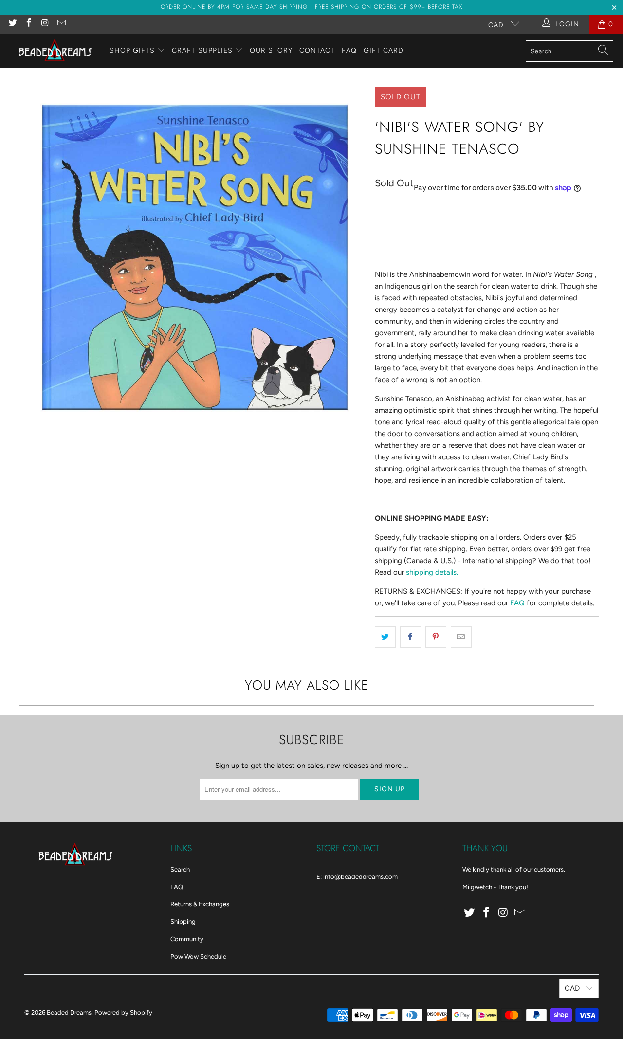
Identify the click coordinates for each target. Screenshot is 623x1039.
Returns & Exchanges (199, 904)
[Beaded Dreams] (55, 51)
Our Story (271, 50)
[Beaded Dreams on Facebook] (29, 24)
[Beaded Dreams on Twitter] (12, 24)
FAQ (349, 50)
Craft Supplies (202, 50)
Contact (317, 50)
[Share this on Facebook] (410, 637)
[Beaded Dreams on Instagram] (45, 24)
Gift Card (383, 50)
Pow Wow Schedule (198, 956)
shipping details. (432, 572)
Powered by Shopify (123, 1012)
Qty (380, 208)
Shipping (183, 921)
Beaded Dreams (69, 1012)
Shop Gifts (132, 50)
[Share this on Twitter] (385, 637)
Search (180, 869)
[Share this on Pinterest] (435, 637)
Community (186, 939)
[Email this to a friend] (461, 637)
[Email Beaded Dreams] (61, 24)
